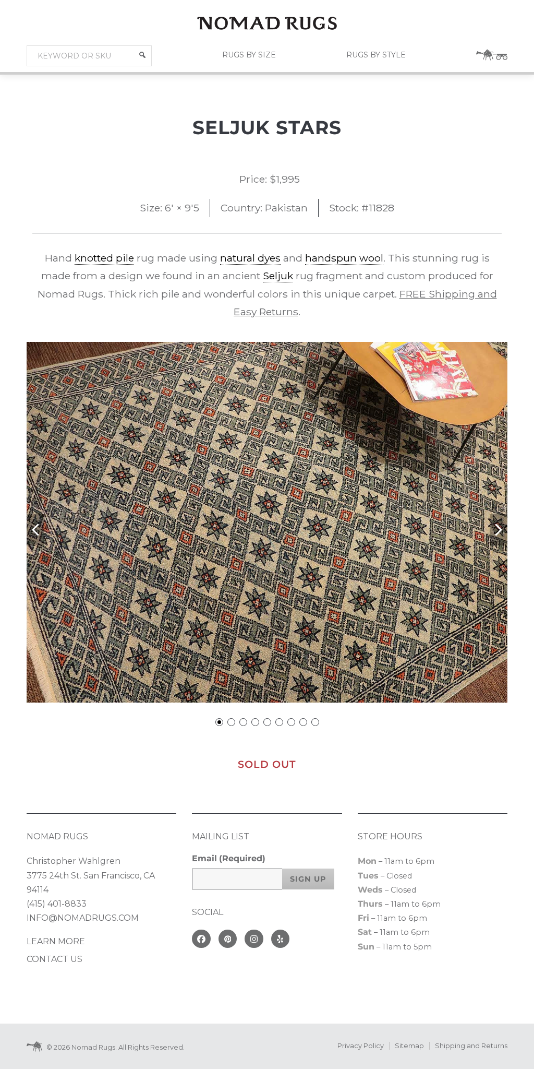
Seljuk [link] (278, 275)
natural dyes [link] (250, 258)
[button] (142, 54)
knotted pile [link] (104, 258)
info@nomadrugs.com (83, 918)
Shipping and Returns (471, 1046)
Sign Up (308, 879)
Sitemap (409, 1046)
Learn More (56, 941)
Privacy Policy (360, 1046)
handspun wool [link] (344, 258)
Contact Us (54, 959)
